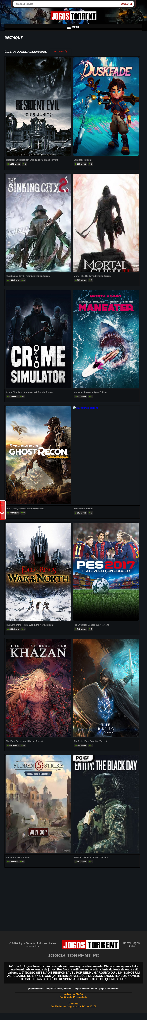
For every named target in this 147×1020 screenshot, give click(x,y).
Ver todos (59, 51)
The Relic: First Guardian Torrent (90, 741)
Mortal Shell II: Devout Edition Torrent (92, 276)
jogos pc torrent (109, 988)
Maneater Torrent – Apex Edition (90, 392)
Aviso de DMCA (73, 994)
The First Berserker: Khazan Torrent (24, 741)
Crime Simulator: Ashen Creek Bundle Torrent (29, 392)
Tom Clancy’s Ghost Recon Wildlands (25, 508)
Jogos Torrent (53, 988)
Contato (74, 1003)
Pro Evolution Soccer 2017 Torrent (91, 625)
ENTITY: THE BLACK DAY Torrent (91, 857)
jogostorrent (36, 988)
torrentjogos (90, 988)
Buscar (125, 4)
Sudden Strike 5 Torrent (18, 857)
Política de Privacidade (73, 997)
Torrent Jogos (72, 988)
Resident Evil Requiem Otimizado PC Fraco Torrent (32, 160)
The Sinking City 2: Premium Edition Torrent (28, 276)
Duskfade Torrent (82, 160)
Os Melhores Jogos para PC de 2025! (73, 1006)
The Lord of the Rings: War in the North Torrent (29, 625)
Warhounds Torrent (83, 508)
